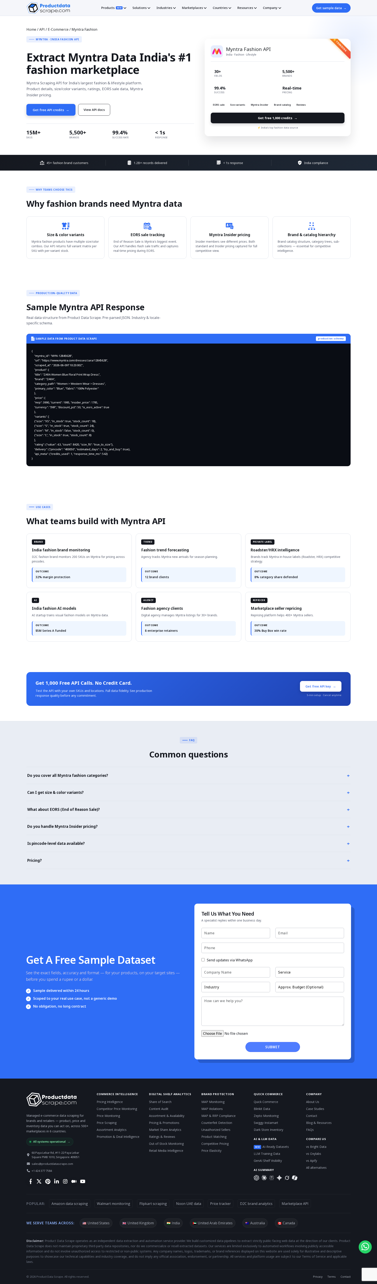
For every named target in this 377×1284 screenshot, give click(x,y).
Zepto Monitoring (266, 1116)
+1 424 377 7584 (42, 1171)
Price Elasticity (211, 1150)
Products (111, 7)
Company (270, 7)
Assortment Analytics (112, 1130)
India (173, 1223)
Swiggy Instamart (266, 1123)
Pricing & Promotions (164, 1123)
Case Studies (315, 1109)
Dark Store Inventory (268, 1130)
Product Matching (213, 1137)
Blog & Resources (319, 1123)
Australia (255, 1223)
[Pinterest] (47, 1181)
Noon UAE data (188, 1203)
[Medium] (74, 1181)
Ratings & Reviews (162, 1137)
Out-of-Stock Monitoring (166, 1144)
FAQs (310, 1130)
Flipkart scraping (153, 1203)
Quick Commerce (266, 1102)
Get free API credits (51, 110)
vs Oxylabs (313, 1154)
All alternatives (316, 1167)
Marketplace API (295, 1203)
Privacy (318, 1277)
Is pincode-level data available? (188, 843)
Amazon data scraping (69, 1203)
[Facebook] (30, 1181)
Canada (286, 1223)
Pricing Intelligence (110, 1102)
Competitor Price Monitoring (117, 1109)
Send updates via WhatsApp (229, 960)
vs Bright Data (316, 1147)
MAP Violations (212, 1109)
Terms (331, 1277)
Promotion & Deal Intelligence (118, 1137)
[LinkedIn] (56, 1181)
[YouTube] (82, 1181)
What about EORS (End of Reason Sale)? (188, 809)
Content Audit (158, 1109)
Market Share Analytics (165, 1130)
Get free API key (320, 686)
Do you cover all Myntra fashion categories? (188, 775)
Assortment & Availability (166, 1116)
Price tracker (220, 1203)
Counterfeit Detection (216, 1123)
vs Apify (311, 1161)
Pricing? (188, 860)
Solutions (139, 7)
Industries (164, 7)
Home (31, 29)
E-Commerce (58, 29)
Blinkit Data (262, 1109)
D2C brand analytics (256, 1203)
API (42, 29)
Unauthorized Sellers (215, 1130)
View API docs (94, 110)
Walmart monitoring (113, 1203)
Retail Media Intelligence (166, 1150)
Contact (311, 1116)
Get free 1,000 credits (277, 118)
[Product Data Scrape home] (48, 8)
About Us (312, 1102)
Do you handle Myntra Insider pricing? (188, 826)
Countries (220, 7)
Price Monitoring (108, 1116)
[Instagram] (65, 1181)
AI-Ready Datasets (272, 1147)
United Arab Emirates (213, 1223)
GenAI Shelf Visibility (268, 1161)
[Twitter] (39, 1181)
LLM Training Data (267, 1154)
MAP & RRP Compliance (218, 1116)
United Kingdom (138, 1223)
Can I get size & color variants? (188, 792)
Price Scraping (107, 1123)
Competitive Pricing (215, 1144)
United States (96, 1223)
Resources (245, 7)
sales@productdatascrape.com (52, 1164)
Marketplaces (192, 7)
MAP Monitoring (212, 1102)
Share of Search (160, 1102)
